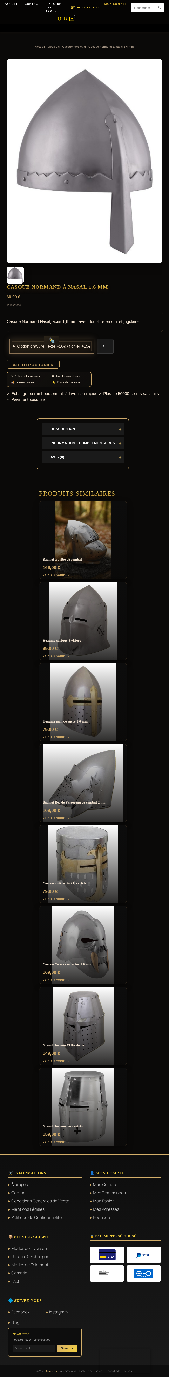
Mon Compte (115, 3)
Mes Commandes (109, 1192)
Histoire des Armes (53, 7)
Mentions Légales (27, 1209)
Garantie (19, 1273)
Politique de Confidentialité (36, 1217)
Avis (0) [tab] (57, 457)
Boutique (101, 1217)
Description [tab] (62, 429)
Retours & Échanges (30, 1256)
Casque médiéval (74, 46)
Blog (15, 1322)
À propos (19, 1184)
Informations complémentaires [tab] (82, 443)
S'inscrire (67, 1348)
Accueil (12, 3)
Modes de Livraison (29, 1248)
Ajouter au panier (33, 365)
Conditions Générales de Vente (40, 1201)
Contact (32, 3)
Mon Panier (103, 1201)
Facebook (20, 1312)
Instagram (58, 1312)
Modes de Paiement (29, 1264)
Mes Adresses (106, 1209)
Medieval (53, 46)
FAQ (15, 1281)
